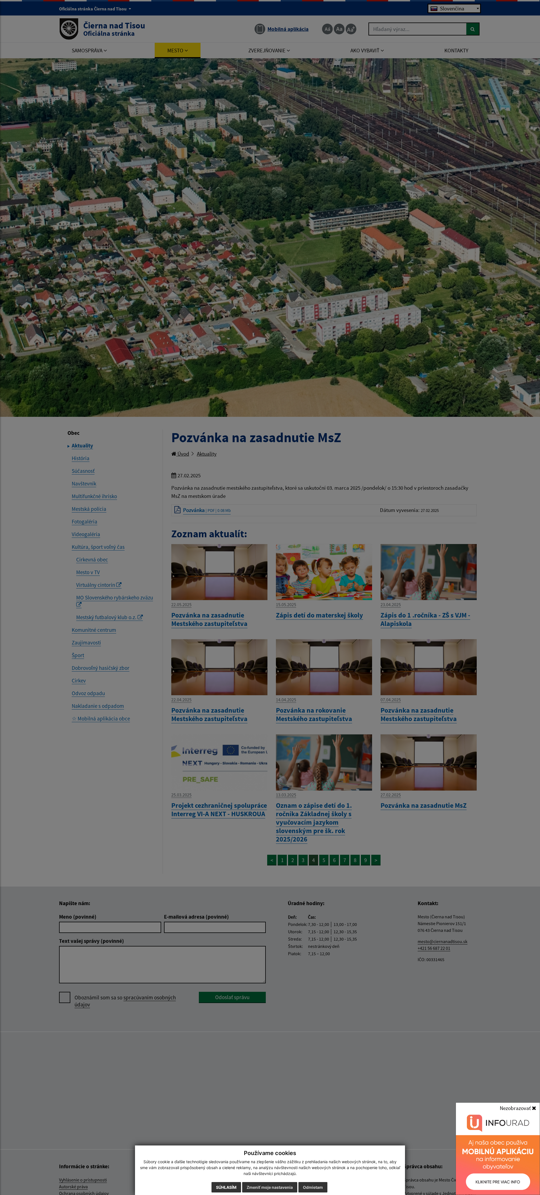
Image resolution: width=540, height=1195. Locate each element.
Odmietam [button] (313, 1187)
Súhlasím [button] (226, 1187)
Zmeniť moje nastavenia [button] (270, 1187)
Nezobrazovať (516, 1108)
